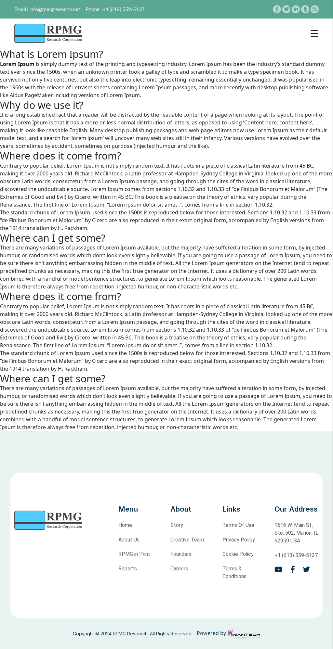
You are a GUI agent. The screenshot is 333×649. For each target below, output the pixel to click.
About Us (129, 540)
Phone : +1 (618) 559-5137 (115, 9)
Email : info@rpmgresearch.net (47, 9)
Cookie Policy (238, 554)
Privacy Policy (238, 540)
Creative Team (187, 540)
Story (176, 525)
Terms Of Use (238, 525)
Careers (179, 569)
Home (125, 525)
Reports (127, 569)
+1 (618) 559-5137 (296, 555)
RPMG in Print (134, 554)
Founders (181, 554)
